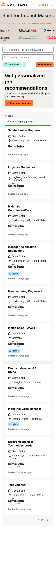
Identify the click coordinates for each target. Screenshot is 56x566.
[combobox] (28, 50)
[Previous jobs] (33, 520)
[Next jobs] (47, 520)
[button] (20, 121)
